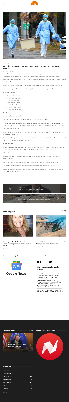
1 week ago (8, 348)
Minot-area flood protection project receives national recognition (34, 199)
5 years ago (11, 71)
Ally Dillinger (5, 71)
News (18, 385)
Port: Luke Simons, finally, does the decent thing (31, 189)
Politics (22, 187)
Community (18, 373)
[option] (17, 232)
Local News (46, 197)
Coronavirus (18, 376)
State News (7, 63)
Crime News (18, 379)
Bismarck (18, 370)
